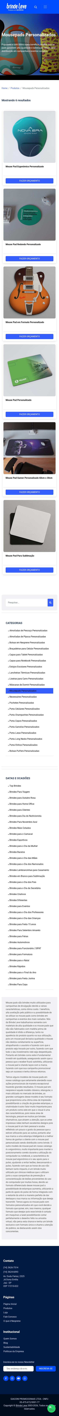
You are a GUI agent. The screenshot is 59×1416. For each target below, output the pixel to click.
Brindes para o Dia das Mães (23, 858)
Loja (5, 1312)
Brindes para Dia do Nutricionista (25, 816)
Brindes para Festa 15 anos (22, 924)
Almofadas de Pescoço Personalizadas (28, 630)
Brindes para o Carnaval (21, 834)
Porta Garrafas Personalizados (24, 727)
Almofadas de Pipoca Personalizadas (27, 636)
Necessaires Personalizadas (23, 696)
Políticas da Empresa (13, 1351)
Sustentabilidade (11, 1347)
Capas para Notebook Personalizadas (27, 660)
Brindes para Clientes (19, 810)
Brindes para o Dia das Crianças (24, 918)
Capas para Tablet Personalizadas (26, 654)
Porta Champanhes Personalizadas (26, 715)
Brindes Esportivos (18, 840)
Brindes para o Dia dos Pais (22, 882)
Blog (5, 1343)
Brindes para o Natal (19, 960)
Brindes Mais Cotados (20, 828)
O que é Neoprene (11, 1321)
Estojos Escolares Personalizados (25, 666)
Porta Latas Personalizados (22, 733)
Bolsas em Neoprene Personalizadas (27, 642)
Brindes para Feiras (18, 936)
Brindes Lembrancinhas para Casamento (29, 870)
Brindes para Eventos (19, 906)
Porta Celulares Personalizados (24, 709)
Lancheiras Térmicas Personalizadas (27, 672)
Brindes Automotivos (19, 942)
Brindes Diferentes (18, 900)
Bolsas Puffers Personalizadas (24, 751)
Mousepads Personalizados (22, 690)
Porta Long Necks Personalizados (25, 739)
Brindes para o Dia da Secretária (25, 888)
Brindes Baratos (17, 852)
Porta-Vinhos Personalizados (23, 745)
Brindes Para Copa (18, 984)
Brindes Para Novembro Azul (23, 822)
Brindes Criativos (17, 894)
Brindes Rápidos (17, 966)
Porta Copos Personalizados (23, 721)
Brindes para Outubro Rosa (22, 798)
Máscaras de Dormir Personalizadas (27, 684)
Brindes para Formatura (20, 954)
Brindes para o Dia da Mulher (23, 846)
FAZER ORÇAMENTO (29, 180)
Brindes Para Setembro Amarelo (24, 930)
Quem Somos (10, 1338)
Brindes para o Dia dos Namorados (26, 864)
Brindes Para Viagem (19, 792)
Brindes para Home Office (21, 804)
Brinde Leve (21, 1405)
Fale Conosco (10, 1316)
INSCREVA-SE (46, 1368)
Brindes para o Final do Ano (22, 972)
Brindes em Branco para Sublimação (27, 876)
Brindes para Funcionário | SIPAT (25, 948)
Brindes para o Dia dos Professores (26, 912)
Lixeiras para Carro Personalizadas (26, 678)
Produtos (15, 88)
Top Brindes (15, 786)
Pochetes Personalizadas (21, 703)
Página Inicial (10, 1304)
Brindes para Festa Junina (22, 978)
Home (4, 88)
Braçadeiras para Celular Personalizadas (29, 648)
